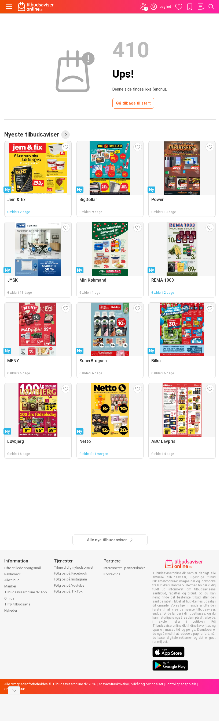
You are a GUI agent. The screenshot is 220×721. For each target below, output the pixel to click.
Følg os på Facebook (70, 573)
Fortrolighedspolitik (181, 684)
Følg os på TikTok (68, 591)
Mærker (10, 586)
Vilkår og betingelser (147, 684)
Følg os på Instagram (70, 579)
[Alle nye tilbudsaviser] (65, 134)
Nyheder (10, 610)
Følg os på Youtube (69, 585)
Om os (9, 598)
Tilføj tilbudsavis (17, 604)
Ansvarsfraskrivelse (113, 684)
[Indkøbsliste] (200, 6)
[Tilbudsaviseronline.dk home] (36, 7)
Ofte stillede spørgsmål (22, 568)
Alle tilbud (12, 580)
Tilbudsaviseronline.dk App (25, 592)
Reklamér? (12, 574)
